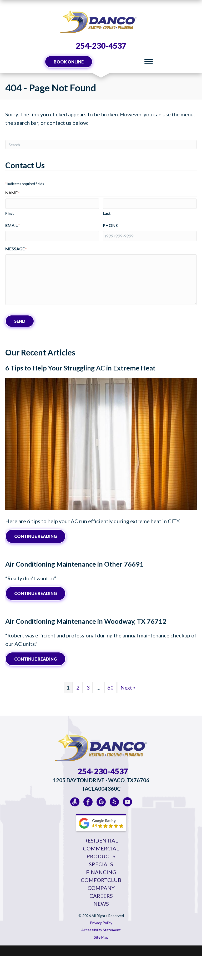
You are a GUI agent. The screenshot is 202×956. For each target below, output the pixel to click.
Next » (127, 687)
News (101, 903)
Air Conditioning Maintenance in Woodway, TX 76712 (85, 621)
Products (101, 856)
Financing (101, 872)
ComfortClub (101, 880)
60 (110, 687)
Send (19, 321)
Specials (101, 864)
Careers (101, 895)
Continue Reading (40, 536)
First (9, 213)
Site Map (101, 937)
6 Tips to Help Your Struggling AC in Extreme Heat (80, 368)
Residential (101, 840)
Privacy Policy (101, 922)
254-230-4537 (101, 45)
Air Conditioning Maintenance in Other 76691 (74, 564)
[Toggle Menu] (148, 61)
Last (107, 213)
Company (101, 887)
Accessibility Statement (101, 930)
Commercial (101, 848)
